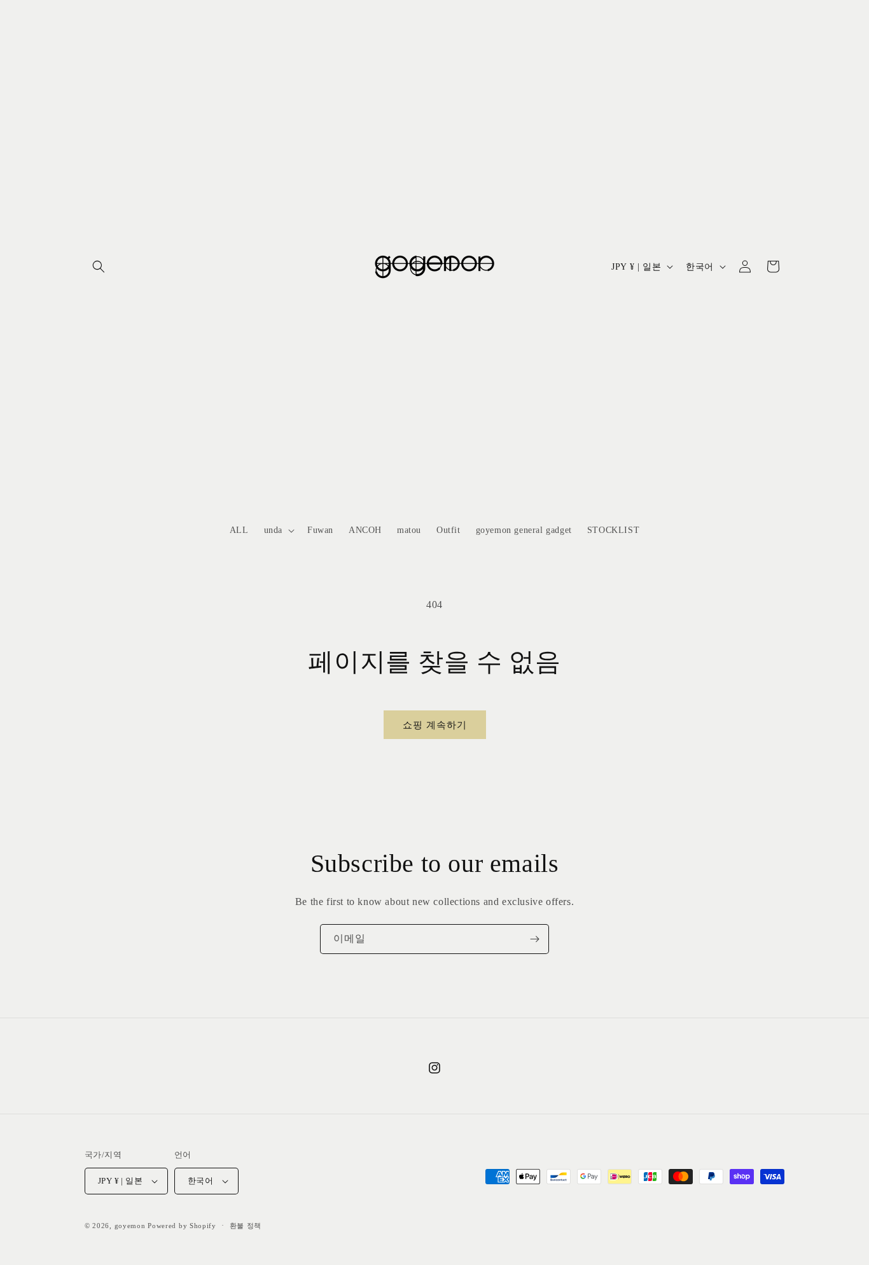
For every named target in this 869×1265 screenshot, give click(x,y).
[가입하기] (534, 939)
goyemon (130, 1225)
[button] (99, 266)
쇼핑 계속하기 (435, 725)
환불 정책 (246, 1225)
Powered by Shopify (182, 1225)
